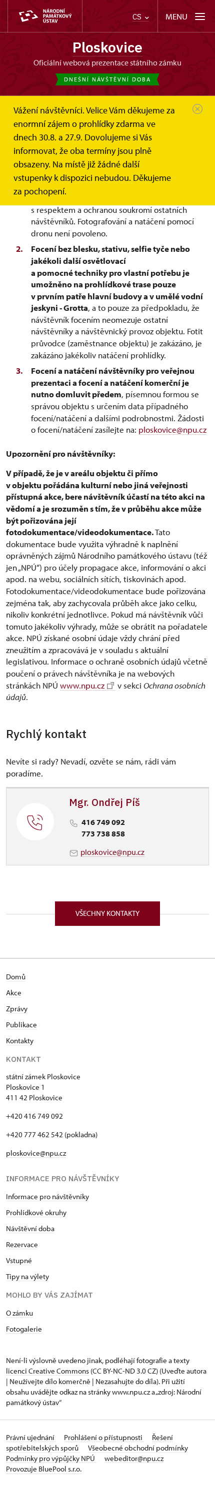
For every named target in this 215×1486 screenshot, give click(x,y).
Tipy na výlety (27, 1276)
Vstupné (19, 1260)
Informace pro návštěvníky (47, 1196)
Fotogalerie (24, 1329)
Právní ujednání (31, 1437)
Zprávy (17, 1008)
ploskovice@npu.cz (172, 429)
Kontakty (20, 1040)
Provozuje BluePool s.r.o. (44, 1469)
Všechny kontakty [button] (108, 913)
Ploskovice (107, 47)
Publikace (21, 1024)
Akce (14, 992)
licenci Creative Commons (47, 1371)
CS (138, 16)
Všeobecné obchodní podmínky (138, 1448)
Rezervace (22, 1244)
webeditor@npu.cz (134, 1458)
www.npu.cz (82, 685)
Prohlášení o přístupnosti (104, 1437)
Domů (16, 976)
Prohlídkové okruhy (36, 1212)
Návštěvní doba (30, 1228)
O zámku (19, 1313)
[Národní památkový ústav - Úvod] (45, 16)
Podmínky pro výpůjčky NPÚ (51, 1458)
